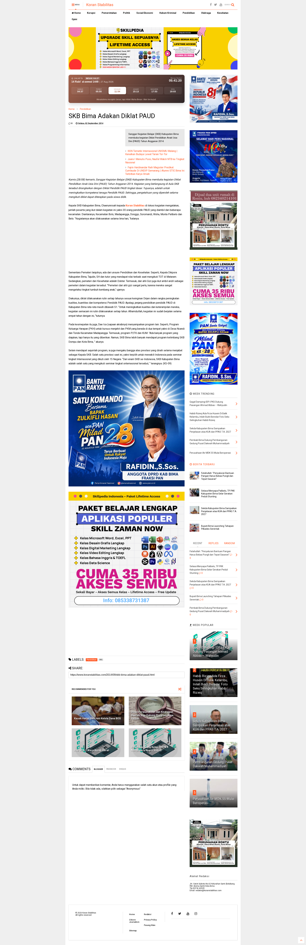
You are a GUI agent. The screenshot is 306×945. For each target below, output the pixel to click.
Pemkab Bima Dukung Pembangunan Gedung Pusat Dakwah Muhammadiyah (213, 762)
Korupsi (91, 13)
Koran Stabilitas (99, 5)
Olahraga (206, 13)
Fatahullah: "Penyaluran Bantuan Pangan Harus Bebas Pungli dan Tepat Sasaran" (217, 476)
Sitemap (133, 931)
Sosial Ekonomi (144, 13)
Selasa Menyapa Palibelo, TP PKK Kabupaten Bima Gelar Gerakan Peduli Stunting (218, 493)
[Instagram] (195, 914)
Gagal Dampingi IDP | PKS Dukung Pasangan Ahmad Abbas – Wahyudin (211, 652)
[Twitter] (215, 4)
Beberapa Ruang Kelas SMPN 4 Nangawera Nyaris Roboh (149, 749)
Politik (126, 13)
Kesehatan (222, 13)
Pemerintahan (109, 13)
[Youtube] (220, 4)
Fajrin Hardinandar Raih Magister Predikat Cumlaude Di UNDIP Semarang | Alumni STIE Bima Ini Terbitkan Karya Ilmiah (154, 171)
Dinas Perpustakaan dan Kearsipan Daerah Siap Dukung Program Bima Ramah (152, 715)
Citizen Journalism (134, 921)
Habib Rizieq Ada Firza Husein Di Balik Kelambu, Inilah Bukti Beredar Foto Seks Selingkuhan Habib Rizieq (210, 684)
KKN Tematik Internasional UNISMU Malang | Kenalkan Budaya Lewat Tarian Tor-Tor (151, 153)
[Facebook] (211, 4)
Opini (74, 19)
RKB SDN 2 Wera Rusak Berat (91, 750)
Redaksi (147, 914)
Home (77, 13)
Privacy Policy (150, 920)
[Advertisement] (92, 149)
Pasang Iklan (149, 925)
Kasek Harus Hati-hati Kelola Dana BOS (97, 718)
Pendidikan (189, 13)
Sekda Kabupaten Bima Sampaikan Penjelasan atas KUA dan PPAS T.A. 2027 (219, 511)
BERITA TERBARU (203, 464)
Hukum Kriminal (167, 13)
